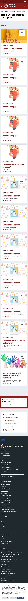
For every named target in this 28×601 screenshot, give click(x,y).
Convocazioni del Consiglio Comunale (9, 469)
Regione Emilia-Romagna (6, 1)
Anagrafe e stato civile (6, 489)
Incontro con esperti (8, 45)
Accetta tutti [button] (20, 597)
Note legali (3, 578)
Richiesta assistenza (6, 569)
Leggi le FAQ (4, 564)
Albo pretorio (4, 472)
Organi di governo (5, 453)
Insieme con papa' (10, 78)
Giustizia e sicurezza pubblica (7, 502)
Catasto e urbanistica (6, 495)
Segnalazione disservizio (6, 571)
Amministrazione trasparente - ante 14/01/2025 (12, 474)
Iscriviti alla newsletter (6, 541)
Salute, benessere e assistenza (8, 509)
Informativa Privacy (5, 576)
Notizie (2, 524)
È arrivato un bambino (12, 196)
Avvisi (2, 528)
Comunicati (3, 526)
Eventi (2, 539)
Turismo (2, 514)
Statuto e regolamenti (6, 467)
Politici (2, 460)
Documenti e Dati (5, 465)
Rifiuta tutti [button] (13, 597)
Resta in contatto (5, 543)
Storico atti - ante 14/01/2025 (8, 476)
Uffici (2, 458)
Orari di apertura (5, 567)
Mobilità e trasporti (5, 507)
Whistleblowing (4, 583)
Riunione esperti (7, 370)
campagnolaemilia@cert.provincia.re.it (12, 559)
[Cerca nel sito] (24, 6)
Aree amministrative (6, 455)
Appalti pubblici (4, 491)
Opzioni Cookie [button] (6, 597)
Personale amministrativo (7, 462)
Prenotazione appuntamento (8, 573)
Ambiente (3, 486)
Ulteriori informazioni (6, 595)
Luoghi (2, 536)
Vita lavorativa (4, 516)
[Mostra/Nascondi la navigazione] (2, 6)
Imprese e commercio (6, 505)
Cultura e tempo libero (6, 498)
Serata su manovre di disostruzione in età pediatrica (12, 375)
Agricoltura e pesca (5, 484)
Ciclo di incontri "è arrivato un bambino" (14, 341)
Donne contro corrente (12, 49)
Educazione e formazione (7, 500)
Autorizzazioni (4, 493)
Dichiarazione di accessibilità (7, 580)
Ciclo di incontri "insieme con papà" (13, 165)
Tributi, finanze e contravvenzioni (8, 511)
